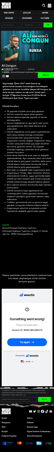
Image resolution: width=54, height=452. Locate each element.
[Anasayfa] (6, 6)
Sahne (30, 418)
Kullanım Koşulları (9, 436)
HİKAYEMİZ (27, 18)
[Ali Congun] (26, 45)
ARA (48, 25)
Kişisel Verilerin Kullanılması (38, 431)
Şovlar (4, 418)
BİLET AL (46, 75)
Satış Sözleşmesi (34, 436)
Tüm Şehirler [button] (29, 25)
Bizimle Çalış (32, 427)
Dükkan (30, 422)
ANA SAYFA (9, 12)
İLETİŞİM (45, 18)
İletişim (5, 431)
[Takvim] (49, 5)
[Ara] (44, 5)
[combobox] (9, 25)
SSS (3, 427)
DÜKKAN (9, 18)
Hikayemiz (6, 422)
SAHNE (45, 12)
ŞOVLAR (27, 12)
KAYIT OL (44, 399)
